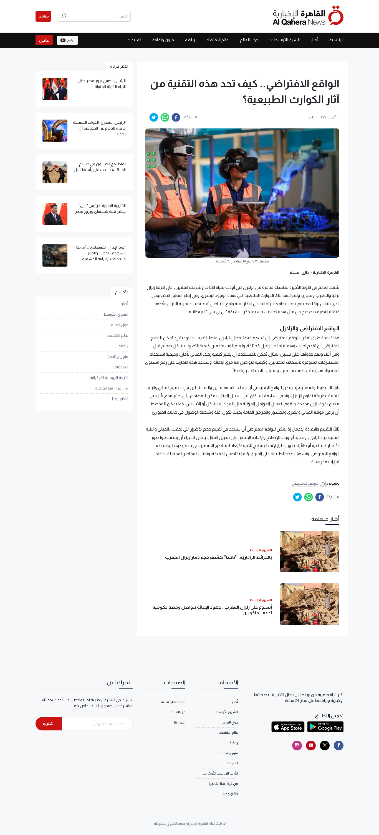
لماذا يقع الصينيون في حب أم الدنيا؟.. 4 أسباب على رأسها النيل (100, 167)
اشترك (49, 723)
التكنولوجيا (120, 398)
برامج (70, 40)
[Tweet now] (325, 745)
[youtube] (311, 745)
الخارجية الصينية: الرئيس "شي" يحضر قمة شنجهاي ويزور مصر (100, 208)
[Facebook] (338, 745)
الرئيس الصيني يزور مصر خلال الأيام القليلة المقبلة (102, 84)
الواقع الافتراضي (305, 483)
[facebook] (175, 117)
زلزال (323, 483)
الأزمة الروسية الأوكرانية (109, 377)
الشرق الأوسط (287, 39)
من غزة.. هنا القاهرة (111, 388)
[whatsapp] (164, 117)
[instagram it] (297, 745)
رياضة (190, 39)
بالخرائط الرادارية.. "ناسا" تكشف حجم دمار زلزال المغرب (218, 557)
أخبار (314, 39)
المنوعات (120, 367)
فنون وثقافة (163, 39)
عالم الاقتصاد (217, 39)
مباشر (43, 16)
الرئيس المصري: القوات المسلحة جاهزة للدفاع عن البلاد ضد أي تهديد (99, 128)
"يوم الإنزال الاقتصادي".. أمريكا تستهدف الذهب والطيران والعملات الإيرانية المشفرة (101, 253)
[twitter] (153, 117)
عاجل (44, 40)
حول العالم (249, 39)
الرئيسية (336, 39)
